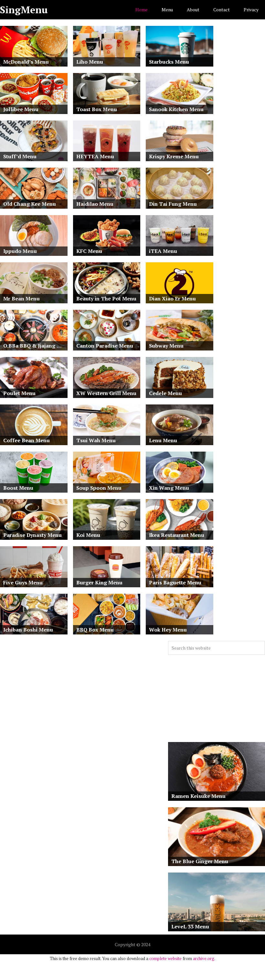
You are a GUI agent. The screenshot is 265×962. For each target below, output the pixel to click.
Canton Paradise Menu (104, 345)
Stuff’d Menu (20, 156)
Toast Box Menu (96, 109)
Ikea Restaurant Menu (176, 535)
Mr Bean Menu (21, 298)
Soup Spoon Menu (99, 487)
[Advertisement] (216, 698)
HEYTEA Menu (95, 156)
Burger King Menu (99, 582)
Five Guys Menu (23, 582)
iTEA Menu (163, 251)
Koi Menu (88, 535)
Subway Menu (166, 345)
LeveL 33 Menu (190, 926)
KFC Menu (89, 251)
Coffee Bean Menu (26, 440)
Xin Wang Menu (169, 487)
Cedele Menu (165, 393)
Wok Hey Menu (168, 629)
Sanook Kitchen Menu (176, 109)
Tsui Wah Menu (96, 440)
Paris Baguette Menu (175, 582)
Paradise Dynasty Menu (32, 535)
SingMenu (24, 9)
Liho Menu (89, 61)
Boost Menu (18, 487)
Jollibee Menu (20, 109)
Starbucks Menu (169, 61)
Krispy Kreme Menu (174, 156)
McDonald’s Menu (26, 61)
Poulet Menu (19, 393)
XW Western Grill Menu (106, 393)
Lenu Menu (163, 440)
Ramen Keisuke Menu (198, 796)
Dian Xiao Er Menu (172, 298)
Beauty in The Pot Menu (106, 298)
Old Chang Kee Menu (29, 203)
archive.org (203, 958)
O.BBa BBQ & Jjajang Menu (35, 345)
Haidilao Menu (94, 203)
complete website (165, 958)
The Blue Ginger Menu (199, 861)
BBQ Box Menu (95, 629)
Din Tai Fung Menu (173, 203)
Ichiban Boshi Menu (28, 629)
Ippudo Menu (20, 251)
